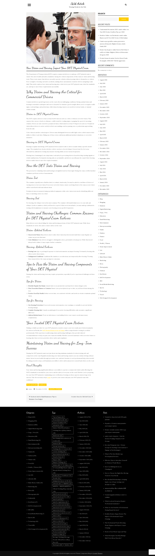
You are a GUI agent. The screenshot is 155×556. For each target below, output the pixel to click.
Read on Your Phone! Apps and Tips (116, 532)
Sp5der (68, 545)
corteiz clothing (59, 451)
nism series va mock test (61, 513)
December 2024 (104, 148)
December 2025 (104, 107)
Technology (103, 291)
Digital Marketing (105, 209)
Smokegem (57, 545)
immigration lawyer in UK (62, 481)
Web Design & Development (108, 298)
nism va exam (58, 521)
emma (30, 389)
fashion (56, 465)
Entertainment (104, 223)
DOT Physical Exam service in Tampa (53, 330)
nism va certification (60, 518)
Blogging (102, 202)
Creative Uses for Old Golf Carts (81, 397)
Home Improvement (106, 247)
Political (102, 271)
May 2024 (102, 172)
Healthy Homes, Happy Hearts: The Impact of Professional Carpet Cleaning (115, 516)
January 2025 (103, 145)
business (57, 443)
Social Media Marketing (107, 284)
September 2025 (105, 117)
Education (103, 216)
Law (101, 250)
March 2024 (103, 179)
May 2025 (102, 131)
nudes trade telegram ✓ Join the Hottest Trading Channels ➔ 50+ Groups (115, 438)
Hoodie (56, 478)
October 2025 (104, 114)
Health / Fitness (55, 389)
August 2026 (103, 80)
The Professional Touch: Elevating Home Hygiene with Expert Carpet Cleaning (115, 525)
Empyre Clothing (59, 462)
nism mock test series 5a (61, 507)
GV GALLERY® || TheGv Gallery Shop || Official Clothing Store (62, 470)
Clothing (57, 449)
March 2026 (103, 97)
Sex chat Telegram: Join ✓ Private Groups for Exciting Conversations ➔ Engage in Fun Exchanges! (116, 447)
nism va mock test (59, 524)
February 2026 (104, 100)
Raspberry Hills (59, 534)
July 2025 (102, 124)
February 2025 (104, 141)
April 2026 (103, 93)
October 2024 (104, 155)
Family (102, 230)
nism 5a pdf (57, 499)
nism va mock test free (61, 526)
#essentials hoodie (60, 420)
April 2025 (103, 134)
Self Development (105, 277)
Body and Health (32, 385)
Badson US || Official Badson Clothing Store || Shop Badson (62, 430)
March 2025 (103, 138)
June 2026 (103, 87)
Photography (104, 267)
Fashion (102, 233)
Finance (102, 236)
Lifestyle (102, 253)
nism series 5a (58, 510)
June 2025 (103, 128)
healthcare (42, 385)
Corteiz (67, 449)
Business (102, 206)
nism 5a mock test (59, 494)
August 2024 (103, 162)
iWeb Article (77, 4)
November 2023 (104, 189)
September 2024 (105, 158)
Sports (102, 288)
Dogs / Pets (103, 213)
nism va (56, 515)
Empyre (56, 460)
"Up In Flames (58, 417)
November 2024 (104, 152)
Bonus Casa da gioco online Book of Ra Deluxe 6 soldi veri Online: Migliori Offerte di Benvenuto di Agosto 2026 (114, 52)
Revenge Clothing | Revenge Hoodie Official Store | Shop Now (61, 539)
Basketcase (57, 435)
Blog (101, 199)
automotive (57, 425)
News (101, 264)
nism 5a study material (61, 505)
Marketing (103, 260)
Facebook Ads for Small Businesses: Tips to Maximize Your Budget (43, 398)
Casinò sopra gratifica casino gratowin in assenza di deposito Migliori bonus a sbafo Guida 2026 (112, 44)
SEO (101, 281)
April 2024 (103, 175)
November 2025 (104, 111)
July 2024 (102, 165)
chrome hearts (58, 446)
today (49, 377)
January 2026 (103, 104)
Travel (102, 294)
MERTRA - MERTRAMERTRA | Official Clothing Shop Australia (62, 489)
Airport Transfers (59, 422)
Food (101, 240)
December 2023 (104, 186)
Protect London (59, 532)
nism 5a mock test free (61, 497)
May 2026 (102, 90)
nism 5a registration (60, 502)
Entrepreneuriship (105, 226)
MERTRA (68, 483)
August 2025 (103, 121)
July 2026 (102, 83)
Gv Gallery (67, 465)
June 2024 (103, 169)
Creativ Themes (97, 553)
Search (101, 13)
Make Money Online (106, 257)
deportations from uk (60, 454)
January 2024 (103, 182)
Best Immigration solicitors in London (62, 440)
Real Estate (103, 274)
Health (56, 475)
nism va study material (61, 529)
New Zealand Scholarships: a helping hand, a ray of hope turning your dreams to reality (116, 482)
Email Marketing (105, 219)
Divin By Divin (58, 457)
